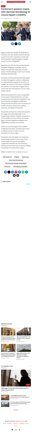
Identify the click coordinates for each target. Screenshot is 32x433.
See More (16, 410)
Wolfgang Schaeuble (20, 167)
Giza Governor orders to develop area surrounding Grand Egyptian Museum (8, 355)
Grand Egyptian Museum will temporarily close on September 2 (19, 396)
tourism (8, 167)
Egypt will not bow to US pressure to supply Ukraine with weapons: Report (23, 355)
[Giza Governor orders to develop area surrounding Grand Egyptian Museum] (8, 348)
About (4, 423)
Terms (16, 426)
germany (26, 157)
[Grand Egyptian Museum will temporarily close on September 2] (5, 397)
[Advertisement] (16, 254)
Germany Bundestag (16, 160)
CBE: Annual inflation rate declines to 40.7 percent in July (23, 338)
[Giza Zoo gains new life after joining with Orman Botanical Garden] (5, 404)
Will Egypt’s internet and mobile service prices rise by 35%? (14, 389)
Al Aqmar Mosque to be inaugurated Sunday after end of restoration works (8, 338)
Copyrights (21, 423)
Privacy (27, 423)
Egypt (3, 6)
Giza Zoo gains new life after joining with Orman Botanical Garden (20, 402)
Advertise (9, 423)
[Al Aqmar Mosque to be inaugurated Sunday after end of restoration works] (8, 331)
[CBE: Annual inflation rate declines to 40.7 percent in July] (24, 331)
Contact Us (15, 423)
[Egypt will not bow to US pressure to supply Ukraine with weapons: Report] (24, 348)
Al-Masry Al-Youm (7, 18)
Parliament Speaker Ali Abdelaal (16, 163)
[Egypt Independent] (16, 2)
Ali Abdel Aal (7, 157)
